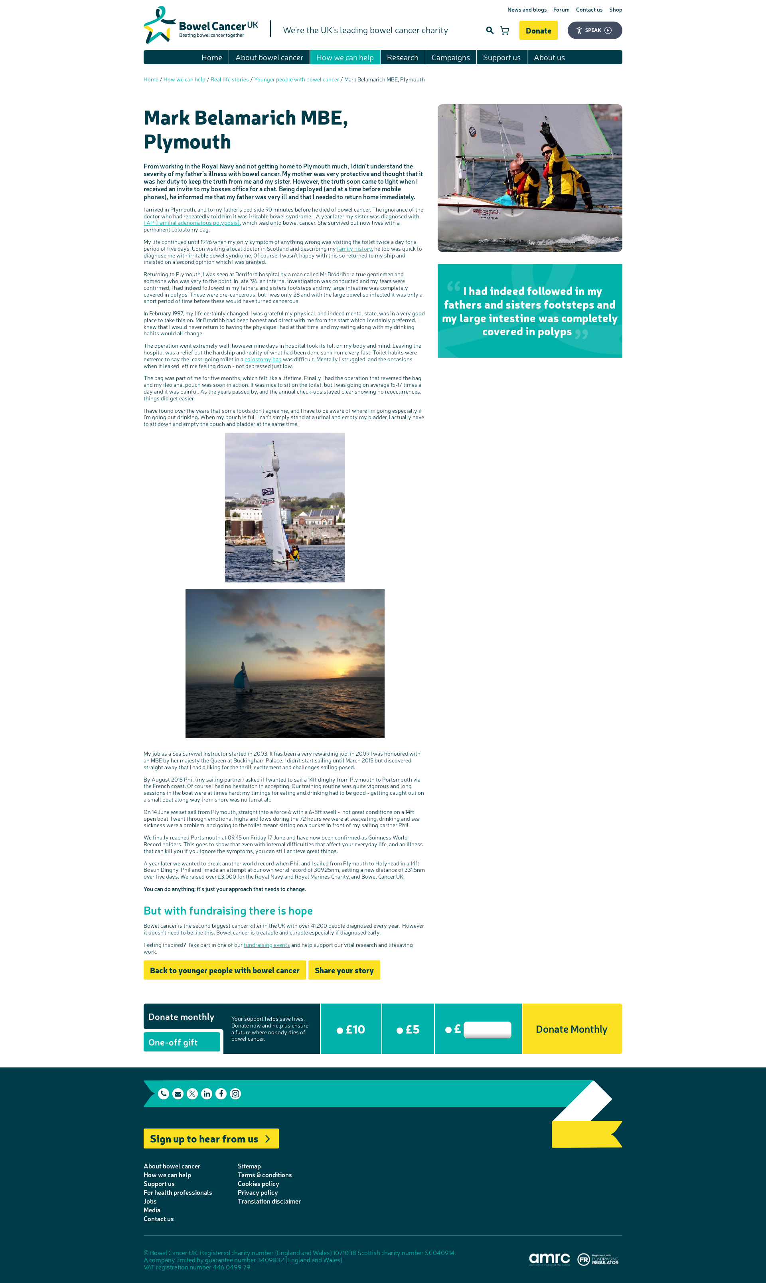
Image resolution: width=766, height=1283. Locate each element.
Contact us (589, 9)
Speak (593, 30)
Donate (538, 30)
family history (354, 248)
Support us (502, 56)
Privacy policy (258, 1192)
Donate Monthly (572, 1028)
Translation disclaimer (269, 1200)
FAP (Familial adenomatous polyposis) (192, 222)
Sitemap (249, 1165)
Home (211, 56)
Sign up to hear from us (204, 1138)
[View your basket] (504, 30)
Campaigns (451, 56)
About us (549, 56)
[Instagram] (235, 1093)
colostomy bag (263, 358)
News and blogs (527, 9)
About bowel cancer (269, 56)
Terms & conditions (265, 1174)
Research (403, 56)
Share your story (344, 969)
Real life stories (230, 79)
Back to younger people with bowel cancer (225, 969)
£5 (411, 1028)
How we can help (345, 56)
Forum (561, 9)
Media (152, 1209)
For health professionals (178, 1192)
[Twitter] (192, 1093)
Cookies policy (258, 1183)
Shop (615, 9)
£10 (354, 1028)
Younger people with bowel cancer (296, 79)
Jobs (150, 1200)
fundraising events (267, 944)
